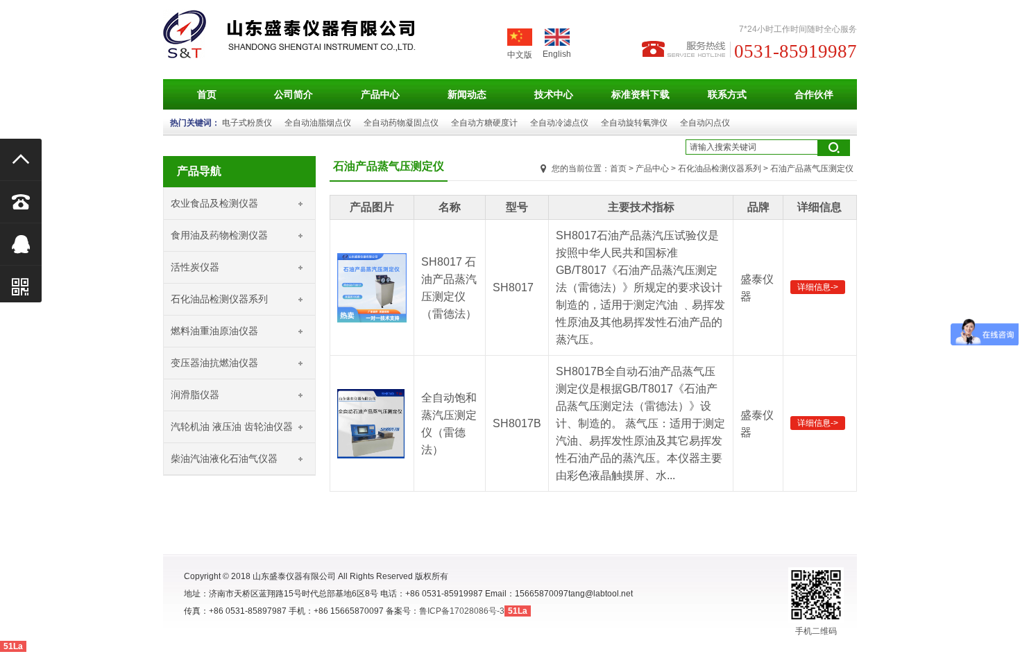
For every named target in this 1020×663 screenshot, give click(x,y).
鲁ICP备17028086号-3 (461, 611)
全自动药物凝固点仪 (401, 123)
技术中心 (553, 94)
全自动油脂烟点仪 (317, 123)
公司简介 (293, 94)
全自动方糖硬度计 (484, 123)
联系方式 (727, 94)
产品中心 (380, 94)
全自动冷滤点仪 (559, 123)
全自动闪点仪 (705, 123)
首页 (206, 94)
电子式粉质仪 (247, 123)
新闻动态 (467, 94)
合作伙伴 (813, 94)
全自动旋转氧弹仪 (634, 123)
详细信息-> (817, 287)
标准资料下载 (640, 94)
